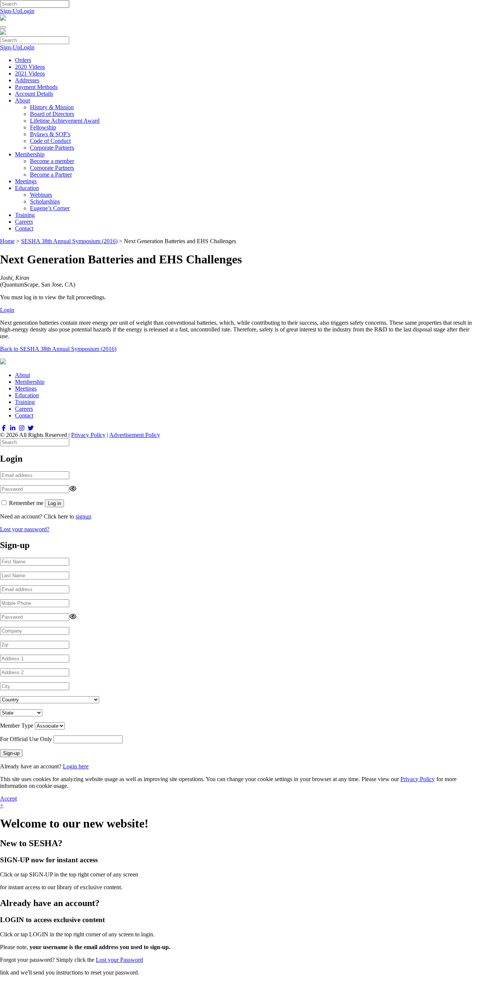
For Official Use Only (26, 739)
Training (25, 215)
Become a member (52, 161)
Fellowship (43, 127)
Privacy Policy (88, 435)
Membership (30, 154)
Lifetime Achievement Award (65, 120)
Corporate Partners (52, 147)
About (22, 100)
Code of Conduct (50, 141)
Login (27, 11)
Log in (54, 503)
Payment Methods (36, 87)
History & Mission (52, 107)
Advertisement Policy (134, 435)
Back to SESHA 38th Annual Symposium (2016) (58, 349)
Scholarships (45, 201)
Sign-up (11, 753)
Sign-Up (10, 11)
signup (83, 516)
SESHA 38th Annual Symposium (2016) (69, 241)
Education (27, 188)
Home (7, 241)
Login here (76, 766)
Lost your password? (24, 529)
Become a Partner (51, 174)
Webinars (41, 195)
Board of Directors (52, 114)
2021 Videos (30, 73)
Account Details (34, 94)
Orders (23, 60)
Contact (24, 228)
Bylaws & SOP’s (50, 134)
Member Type (16, 725)
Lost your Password (119, 960)
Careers (24, 221)
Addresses (27, 80)
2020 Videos (30, 67)
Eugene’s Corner (50, 208)
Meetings (26, 181)
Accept (8, 798)
